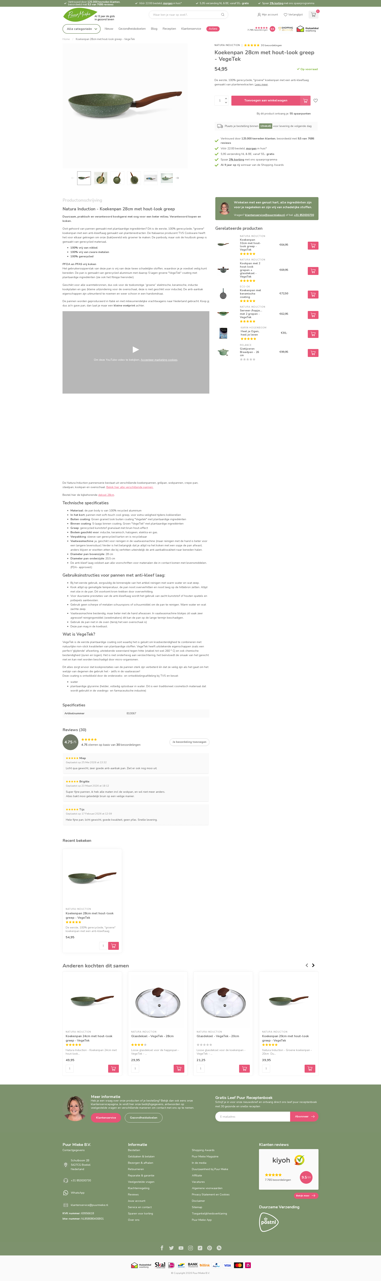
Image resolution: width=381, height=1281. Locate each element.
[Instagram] (190, 1248)
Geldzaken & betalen (141, 1156)
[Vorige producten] (307, 965)
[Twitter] (171, 1248)
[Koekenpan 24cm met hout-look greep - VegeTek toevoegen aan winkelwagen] (113, 1069)
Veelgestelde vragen (141, 1182)
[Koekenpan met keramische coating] (223, 293)
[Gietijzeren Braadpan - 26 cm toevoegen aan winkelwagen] (313, 353)
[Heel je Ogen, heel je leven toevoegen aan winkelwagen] (313, 334)
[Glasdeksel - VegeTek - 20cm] (223, 1001)
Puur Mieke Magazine (205, 1156)
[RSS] (219, 1248)
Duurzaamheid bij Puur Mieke (210, 1169)
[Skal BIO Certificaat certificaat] (160, 1265)
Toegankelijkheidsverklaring (209, 1213)
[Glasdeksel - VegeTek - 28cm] (157, 1001)
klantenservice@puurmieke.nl (265, 215)
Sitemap (197, 1207)
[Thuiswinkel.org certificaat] (307, 29)
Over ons (134, 1220)
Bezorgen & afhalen (140, 1163)
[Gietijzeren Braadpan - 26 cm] (223, 352)
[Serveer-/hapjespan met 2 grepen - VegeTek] (223, 314)
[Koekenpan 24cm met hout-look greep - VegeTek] (92, 1001)
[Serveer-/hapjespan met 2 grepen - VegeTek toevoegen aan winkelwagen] (313, 315)
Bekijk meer (302, 1195)
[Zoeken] (222, 15)
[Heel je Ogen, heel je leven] (223, 333)
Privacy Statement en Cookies (211, 1194)
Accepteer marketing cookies (159, 360)
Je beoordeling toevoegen (189, 742)
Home (66, 39)
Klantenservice (191, 29)
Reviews (133, 1194)
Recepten (169, 29)
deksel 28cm (106, 495)
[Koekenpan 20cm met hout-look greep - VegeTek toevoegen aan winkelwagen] (310, 1069)
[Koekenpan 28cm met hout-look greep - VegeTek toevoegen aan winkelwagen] (113, 946)
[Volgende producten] (314, 965)
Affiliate (197, 1175)
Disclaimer (198, 1201)
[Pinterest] (209, 1248)
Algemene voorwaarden (207, 1188)
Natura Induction (227, 45)
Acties (213, 29)
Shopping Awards (203, 1150)
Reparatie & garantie (141, 1175)
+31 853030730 (304, 215)
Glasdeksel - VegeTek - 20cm (218, 1036)
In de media (199, 1163)
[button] (267, 15)
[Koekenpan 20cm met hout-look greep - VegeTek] (288, 1001)
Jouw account (136, 1201)
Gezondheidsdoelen (132, 29)
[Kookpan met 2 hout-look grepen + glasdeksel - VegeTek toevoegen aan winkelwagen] (313, 271)
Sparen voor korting (140, 1213)
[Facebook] (162, 1248)
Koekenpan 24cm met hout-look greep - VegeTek (89, 1038)
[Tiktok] (200, 1248)
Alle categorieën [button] (80, 29)
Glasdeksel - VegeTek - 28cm (152, 1036)
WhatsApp (78, 1193)
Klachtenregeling (138, 1188)
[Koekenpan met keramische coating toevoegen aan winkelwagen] (313, 295)
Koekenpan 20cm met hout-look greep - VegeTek (285, 1038)
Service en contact (140, 1207)
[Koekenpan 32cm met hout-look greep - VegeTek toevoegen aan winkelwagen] (313, 246)
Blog (154, 29)
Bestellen (134, 1150)
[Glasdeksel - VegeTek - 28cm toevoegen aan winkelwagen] (179, 1069)
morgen (168, 3)
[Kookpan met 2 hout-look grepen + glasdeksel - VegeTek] (223, 270)
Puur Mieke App (202, 1220)
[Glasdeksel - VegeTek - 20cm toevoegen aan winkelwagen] (244, 1069)
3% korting (276, 3)
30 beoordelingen (271, 45)
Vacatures (198, 1182)
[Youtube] (181, 1248)
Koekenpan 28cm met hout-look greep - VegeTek (105, 39)
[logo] (92, 15)
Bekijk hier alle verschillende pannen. (129, 487)
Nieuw (109, 29)
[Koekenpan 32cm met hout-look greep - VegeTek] (223, 245)
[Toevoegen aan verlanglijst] (316, 101)
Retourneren (136, 1169)
